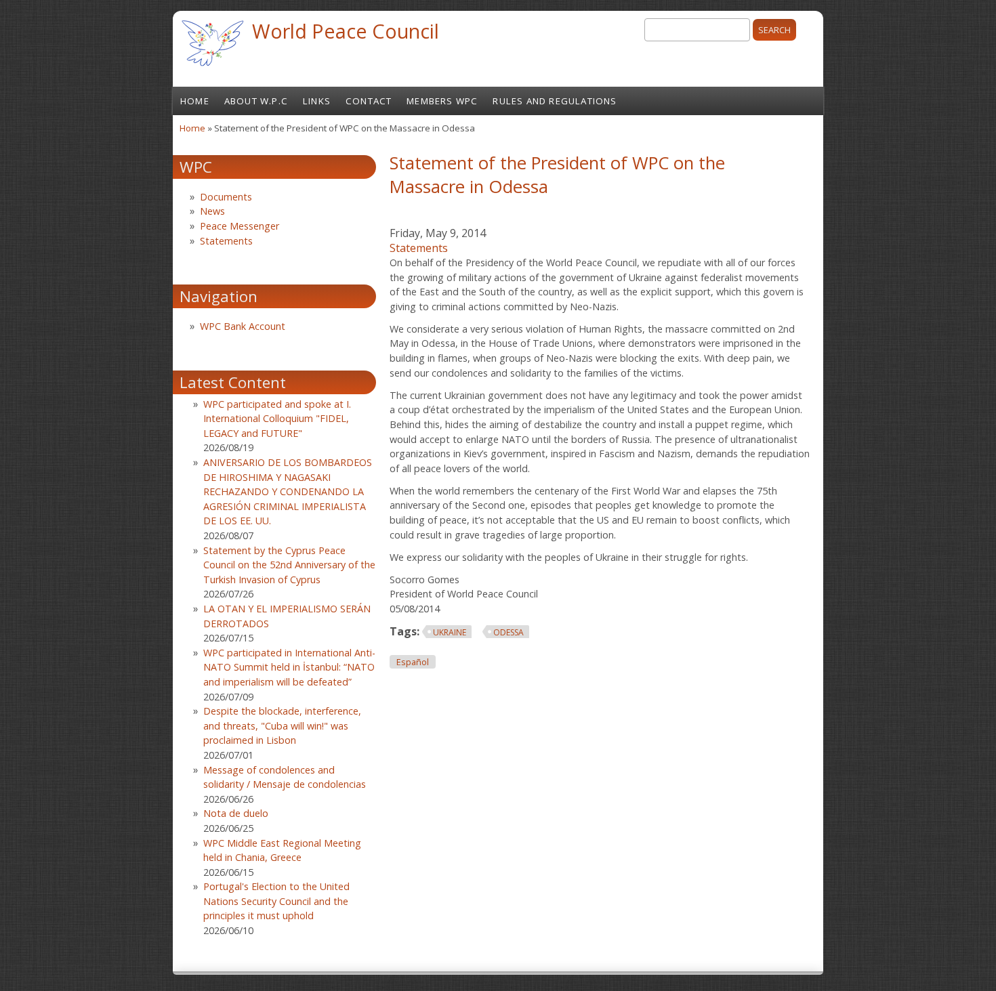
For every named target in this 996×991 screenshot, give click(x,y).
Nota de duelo (235, 813)
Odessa (508, 632)
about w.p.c (256, 101)
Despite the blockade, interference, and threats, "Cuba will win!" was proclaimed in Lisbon (282, 725)
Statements (419, 247)
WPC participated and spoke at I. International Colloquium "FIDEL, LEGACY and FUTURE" (277, 419)
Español (412, 662)
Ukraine (449, 632)
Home (194, 101)
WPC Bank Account (242, 326)
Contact (369, 101)
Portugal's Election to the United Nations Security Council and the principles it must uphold (276, 901)
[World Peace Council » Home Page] (212, 67)
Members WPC (442, 101)
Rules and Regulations (555, 101)
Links (317, 101)
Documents (226, 196)
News (212, 211)
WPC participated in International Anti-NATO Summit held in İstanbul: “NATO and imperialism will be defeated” (289, 667)
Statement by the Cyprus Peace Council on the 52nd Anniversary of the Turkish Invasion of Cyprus (289, 565)
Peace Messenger (239, 225)
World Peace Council (345, 31)
